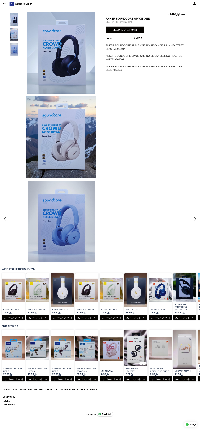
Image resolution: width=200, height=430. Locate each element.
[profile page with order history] (194, 4)
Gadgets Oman (23, 3)
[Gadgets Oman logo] (12, 4)
